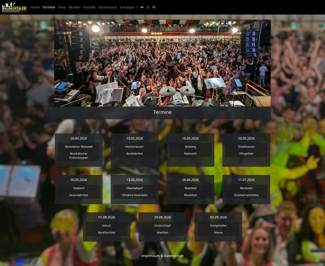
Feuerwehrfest (78, 195)
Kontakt (89, 7)
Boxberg (190, 146)
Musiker (75, 7)
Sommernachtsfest (246, 195)
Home (35, 7)
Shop (62, 7)
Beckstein (246, 188)
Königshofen (218, 225)
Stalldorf (78, 188)
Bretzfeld (190, 188)
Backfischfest (106, 232)
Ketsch (106, 225)
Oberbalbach (134, 188)
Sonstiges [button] (127, 7)
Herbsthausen (134, 146)
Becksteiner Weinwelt (79, 146)
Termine (48, 7)
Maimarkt (190, 153)
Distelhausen (246, 146)
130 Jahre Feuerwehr (134, 195)
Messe (218, 232)
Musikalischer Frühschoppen (78, 155)
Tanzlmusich (107, 7)
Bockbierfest (134, 153)
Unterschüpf (162, 225)
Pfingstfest (246, 153)
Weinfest (162, 232)
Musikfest (190, 195)
